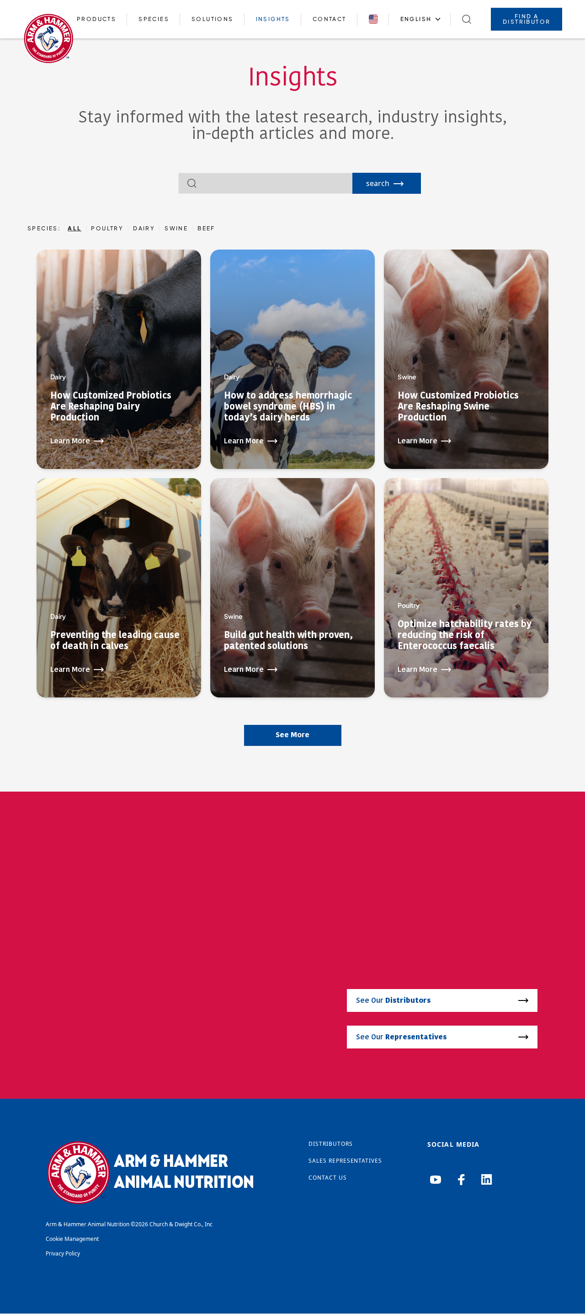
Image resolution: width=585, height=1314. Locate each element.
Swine (176, 228)
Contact (329, 19)
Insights (273, 19)
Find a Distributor (526, 19)
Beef (206, 228)
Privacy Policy (63, 1253)
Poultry (107, 228)
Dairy (144, 228)
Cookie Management (72, 1239)
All (74, 228)
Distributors (330, 1144)
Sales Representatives (345, 1161)
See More (292, 735)
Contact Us (327, 1177)
